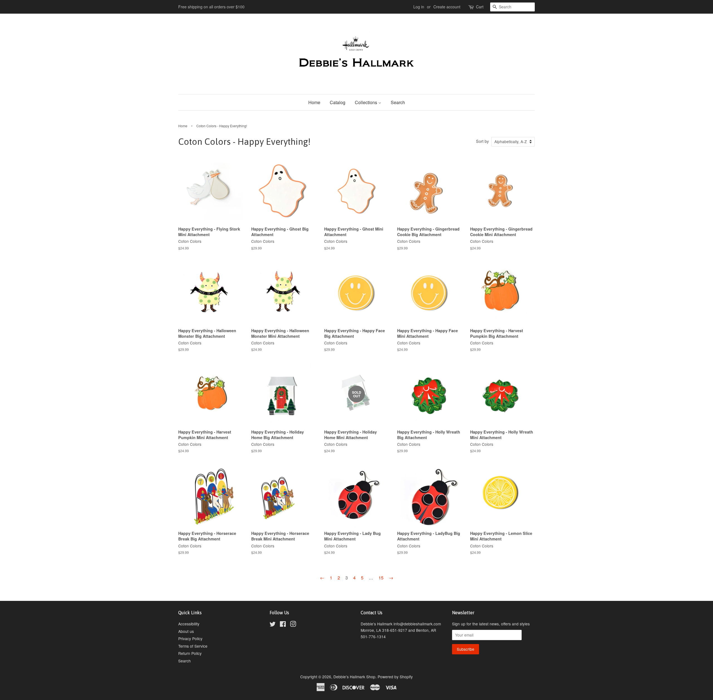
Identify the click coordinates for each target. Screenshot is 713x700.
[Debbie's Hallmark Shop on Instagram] (293, 625)
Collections (366, 102)
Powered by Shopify (395, 676)
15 (381, 577)
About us (186, 631)
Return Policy (190, 653)
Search (398, 102)
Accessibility (188, 623)
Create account (446, 6)
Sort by (482, 141)
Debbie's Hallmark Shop (354, 676)
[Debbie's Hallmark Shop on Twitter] (273, 625)
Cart (480, 6)
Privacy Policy (190, 638)
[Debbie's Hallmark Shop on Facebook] (283, 625)
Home (314, 102)
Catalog (337, 102)
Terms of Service (192, 646)
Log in (418, 6)
